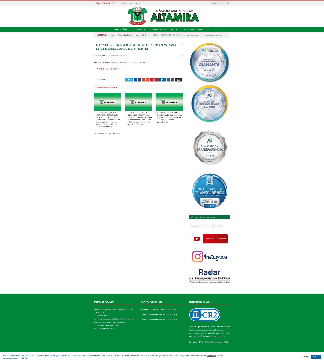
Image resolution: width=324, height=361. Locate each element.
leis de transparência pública (200, 336)
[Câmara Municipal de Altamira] (162, 15)
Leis (181, 55)
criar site (204, 327)
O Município (121, 29)
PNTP (200, 342)
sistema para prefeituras (220, 327)
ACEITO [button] (316, 356)
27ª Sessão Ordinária (130, 3)
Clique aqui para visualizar (109, 69)
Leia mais (211, 355)
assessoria (206, 330)
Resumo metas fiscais (149, 309)
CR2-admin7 (101, 55)
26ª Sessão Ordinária (149, 319)
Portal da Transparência (196, 29)
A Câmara (138, 29)
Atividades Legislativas (163, 29)
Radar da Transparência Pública (217, 342)
